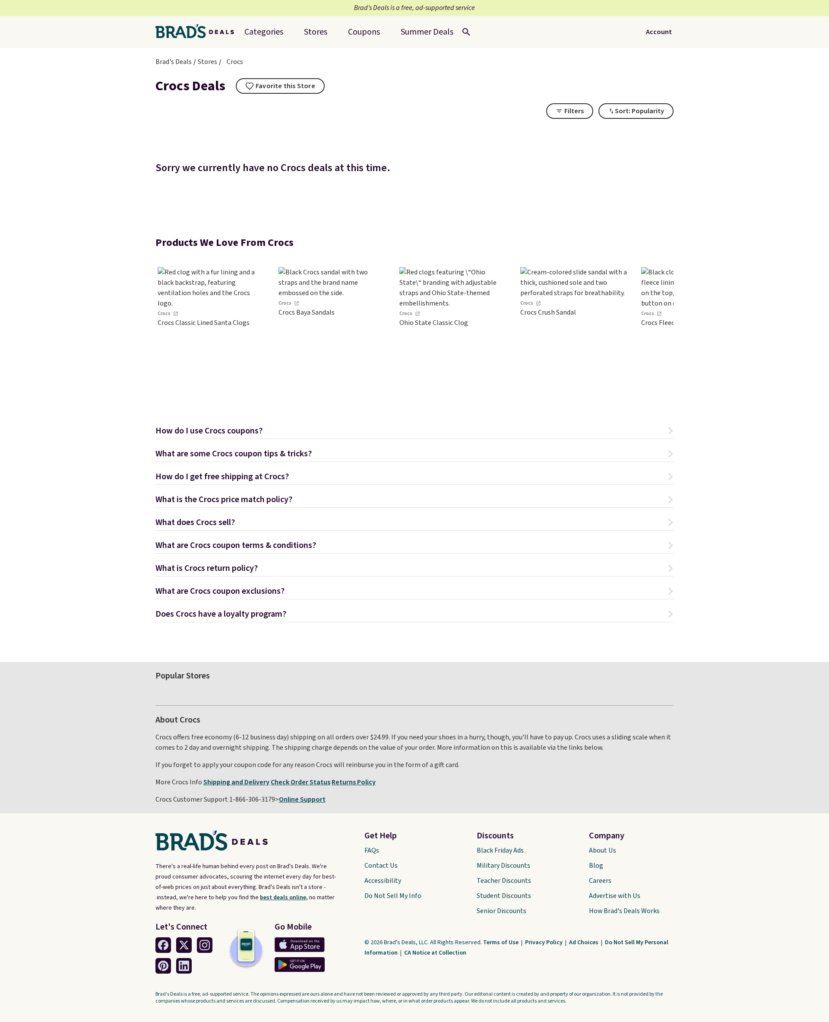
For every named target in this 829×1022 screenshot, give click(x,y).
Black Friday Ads (500, 850)
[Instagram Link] (204, 945)
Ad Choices (584, 942)
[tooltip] (280, 86)
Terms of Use (501, 942)
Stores (207, 62)
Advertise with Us (614, 895)
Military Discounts (503, 865)
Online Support (302, 799)
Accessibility (382, 880)
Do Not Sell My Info (392, 895)
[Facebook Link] (163, 945)
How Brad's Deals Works (624, 911)
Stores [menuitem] (315, 32)
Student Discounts (504, 895)
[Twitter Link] (184, 945)
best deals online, (284, 897)
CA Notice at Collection (435, 953)
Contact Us (381, 865)
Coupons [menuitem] (364, 32)
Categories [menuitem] (263, 32)
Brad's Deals (173, 62)
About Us (602, 850)
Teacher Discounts (504, 880)
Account (659, 32)
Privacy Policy (544, 942)
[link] (211, 332)
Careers (600, 880)
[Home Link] (198, 32)
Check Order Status (300, 782)
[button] (414, 432)
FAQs (371, 850)
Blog (596, 865)
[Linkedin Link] (184, 966)
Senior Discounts (501, 911)
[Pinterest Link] (163, 966)
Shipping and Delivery (236, 782)
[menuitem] (427, 31)
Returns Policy (354, 782)
